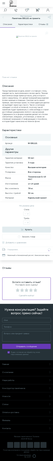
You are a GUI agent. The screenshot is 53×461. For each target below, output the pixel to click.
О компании (7, 372)
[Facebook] (37, 445)
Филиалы (6, 420)
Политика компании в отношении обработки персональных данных (26, 451)
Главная (5, 364)
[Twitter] (30, 445)
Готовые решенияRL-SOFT (24, 456)
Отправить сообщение (26, 346)
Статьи (5, 404)
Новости (6, 396)
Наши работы (8, 380)
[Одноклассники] (43, 445)
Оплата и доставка (10, 412)
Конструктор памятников (13, 388)
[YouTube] (17, 445)
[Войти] (47, 10)
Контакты (6, 428)
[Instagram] (10, 445)
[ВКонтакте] (23, 445)
